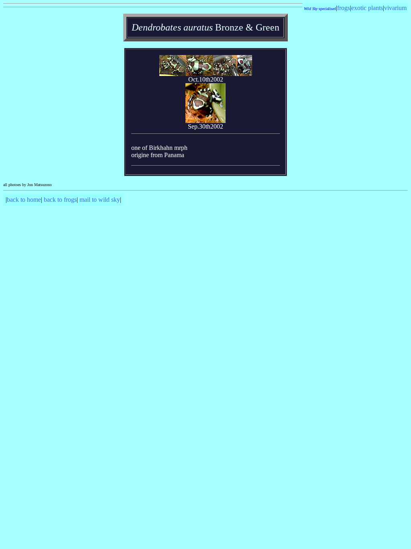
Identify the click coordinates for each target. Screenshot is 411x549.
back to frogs (60, 199)
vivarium (395, 7)
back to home (24, 199)
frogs (343, 7)
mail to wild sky (99, 199)
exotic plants (367, 7)
